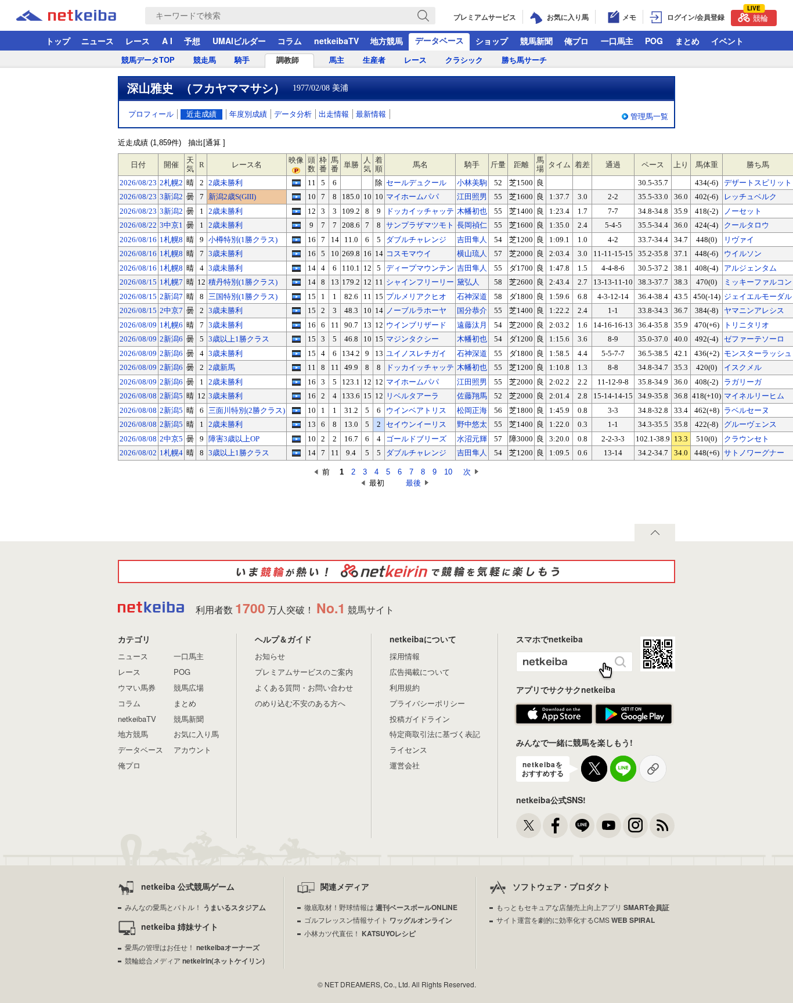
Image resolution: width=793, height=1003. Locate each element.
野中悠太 (472, 424)
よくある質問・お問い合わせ (304, 687)
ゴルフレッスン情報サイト (378, 920)
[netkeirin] (396, 571)
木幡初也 (472, 211)
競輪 (757, 16)
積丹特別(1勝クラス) (242, 282)
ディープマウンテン (420, 268)
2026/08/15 (138, 282)
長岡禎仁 (472, 225)
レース (137, 40)
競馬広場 (189, 687)
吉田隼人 (472, 239)
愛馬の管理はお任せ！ (192, 947)
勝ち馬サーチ (524, 60)
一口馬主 (617, 40)
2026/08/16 (138, 239)
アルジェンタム (750, 268)
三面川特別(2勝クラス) (246, 410)
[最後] (395, 483)
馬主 (336, 60)
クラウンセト (746, 438)
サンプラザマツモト (420, 225)
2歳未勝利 (225, 182)
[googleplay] (633, 714)
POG (654, 40)
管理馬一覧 (649, 116)
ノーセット (743, 211)
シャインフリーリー (420, 282)
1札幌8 (171, 239)
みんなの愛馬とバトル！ (195, 907)
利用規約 (405, 687)
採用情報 (405, 656)
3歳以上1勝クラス (238, 339)
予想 (192, 40)
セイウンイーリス (416, 424)
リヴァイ (739, 239)
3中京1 (171, 225)
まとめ (687, 40)
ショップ (491, 40)
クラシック (464, 60)
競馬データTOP (148, 60)
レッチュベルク (750, 196)
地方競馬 (386, 40)
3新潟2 (171, 196)
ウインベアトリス (416, 410)
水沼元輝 (472, 438)
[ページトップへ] (655, 532)
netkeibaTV (336, 40)
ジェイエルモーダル (758, 296)
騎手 (242, 60)
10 (448, 472)
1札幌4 (171, 452)
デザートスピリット (758, 182)
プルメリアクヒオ (416, 296)
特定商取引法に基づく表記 (435, 733)
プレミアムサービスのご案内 (304, 671)
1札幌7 (171, 282)
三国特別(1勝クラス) (242, 296)
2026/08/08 (138, 395)
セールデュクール (416, 182)
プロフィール (151, 114)
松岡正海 (472, 410)
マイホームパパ (412, 196)
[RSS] (662, 825)
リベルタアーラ (412, 395)
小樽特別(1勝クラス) (242, 239)
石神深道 (472, 296)
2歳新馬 (221, 367)
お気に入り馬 (196, 733)
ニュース (97, 40)
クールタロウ (746, 225)
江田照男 (472, 196)
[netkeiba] (80, 15)
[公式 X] (528, 825)
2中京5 (171, 438)
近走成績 (201, 114)
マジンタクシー (412, 339)
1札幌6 (171, 325)
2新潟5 (171, 395)
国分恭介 (472, 310)
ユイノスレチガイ (416, 353)
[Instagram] (635, 825)
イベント (727, 40)
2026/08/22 (138, 225)
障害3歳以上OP (233, 438)
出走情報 (334, 114)
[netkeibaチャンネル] (608, 825)
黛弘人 (468, 282)
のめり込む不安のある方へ (300, 703)
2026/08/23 (138, 182)
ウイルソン (743, 253)
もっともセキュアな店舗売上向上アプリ (582, 907)
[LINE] (581, 825)
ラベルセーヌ (746, 410)
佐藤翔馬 (472, 395)
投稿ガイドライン (420, 718)
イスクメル (743, 367)
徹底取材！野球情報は (380, 907)
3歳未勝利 (225, 253)
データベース (439, 40)
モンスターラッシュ (758, 353)
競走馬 (204, 60)
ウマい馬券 (137, 687)
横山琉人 (472, 253)
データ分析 (293, 114)
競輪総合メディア (195, 960)
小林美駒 (472, 182)
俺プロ (576, 40)
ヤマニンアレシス (754, 310)
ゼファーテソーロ (754, 339)
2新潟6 (171, 339)
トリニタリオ (746, 325)
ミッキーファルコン (758, 282)
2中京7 (171, 310)
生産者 (374, 60)
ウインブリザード (416, 325)
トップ (58, 40)
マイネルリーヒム (754, 395)
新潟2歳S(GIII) (232, 196)
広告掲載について (420, 671)
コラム (289, 40)
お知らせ (270, 656)
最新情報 (371, 114)
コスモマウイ (408, 253)
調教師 (287, 60)
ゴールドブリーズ (416, 438)
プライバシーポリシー (427, 703)
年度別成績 (248, 114)
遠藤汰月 (472, 325)
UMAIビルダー (239, 40)
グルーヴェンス (750, 424)
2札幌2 (171, 182)
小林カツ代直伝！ (360, 933)
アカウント (192, 749)
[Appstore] (554, 714)
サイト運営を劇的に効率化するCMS (575, 920)
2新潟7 (171, 296)
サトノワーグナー (754, 452)
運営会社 (405, 765)
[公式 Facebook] (555, 825)
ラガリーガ (743, 382)
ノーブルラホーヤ (416, 310)
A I (167, 40)
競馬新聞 (536, 40)
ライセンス (408, 749)
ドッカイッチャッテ (420, 211)
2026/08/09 (138, 325)
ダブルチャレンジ (416, 239)
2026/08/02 (138, 452)
